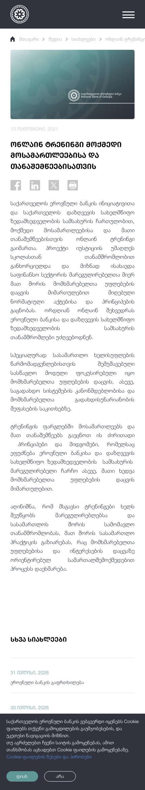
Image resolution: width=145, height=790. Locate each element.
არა (60, 776)
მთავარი (29, 39)
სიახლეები (83, 39)
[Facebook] (15, 185)
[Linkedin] (35, 185)
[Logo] (19, 14)
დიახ (22, 776)
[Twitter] (54, 185)
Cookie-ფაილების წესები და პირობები (49, 756)
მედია (55, 39)
